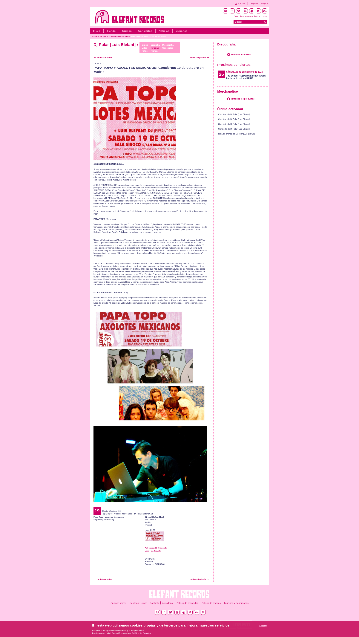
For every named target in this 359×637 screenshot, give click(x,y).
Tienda (111, 30)
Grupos (127, 30)
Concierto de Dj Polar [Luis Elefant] (234, 114)
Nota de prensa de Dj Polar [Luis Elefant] (236, 134)
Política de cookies (211, 603)
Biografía (155, 45)
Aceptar (263, 626)
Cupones (181, 30)
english (264, 3)
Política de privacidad (187, 603)
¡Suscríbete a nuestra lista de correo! (250, 16)
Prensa (154, 51)
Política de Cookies (141, 633)
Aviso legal (167, 603)
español (254, 3)
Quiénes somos (118, 603)
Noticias (164, 30)
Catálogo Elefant (138, 603)
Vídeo (144, 48)
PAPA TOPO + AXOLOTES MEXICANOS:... (149, 36)
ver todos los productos (242, 99)
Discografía (168, 45)
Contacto (154, 603)
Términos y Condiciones (236, 603)
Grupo (145, 45)
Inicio (96, 30)
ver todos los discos (241, 54)
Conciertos (145, 30)
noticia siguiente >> (199, 57)
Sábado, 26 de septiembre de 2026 (244, 72)
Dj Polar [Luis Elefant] (119, 36)
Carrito (241, 3)
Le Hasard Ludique (246, 77)
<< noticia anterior (103, 57)
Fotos (145, 51)
